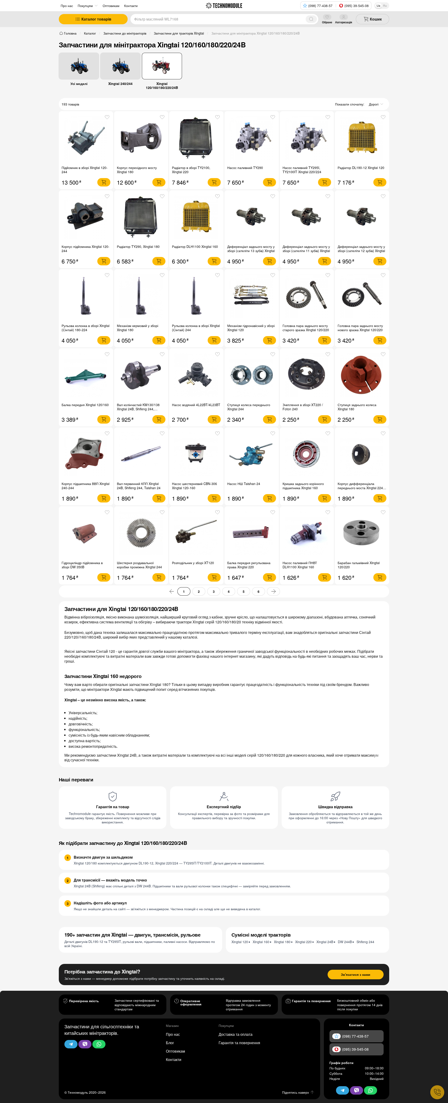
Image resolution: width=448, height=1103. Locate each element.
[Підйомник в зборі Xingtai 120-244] (86, 138)
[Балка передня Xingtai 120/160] (86, 375)
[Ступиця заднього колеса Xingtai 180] (362, 375)
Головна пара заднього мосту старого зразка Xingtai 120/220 (306, 327)
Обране (327, 22)
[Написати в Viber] (84, 1044)
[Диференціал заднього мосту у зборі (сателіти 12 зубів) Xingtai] (362, 217)
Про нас (67, 5)
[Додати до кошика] (103, 182)
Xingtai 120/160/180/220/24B (162, 85)
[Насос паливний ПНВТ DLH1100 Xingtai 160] (307, 533)
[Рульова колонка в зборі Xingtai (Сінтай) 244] (196, 296)
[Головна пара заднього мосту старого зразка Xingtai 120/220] (307, 296)
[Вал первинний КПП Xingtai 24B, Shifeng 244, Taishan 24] (141, 454)
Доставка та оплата (235, 1034)
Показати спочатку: (349, 104)
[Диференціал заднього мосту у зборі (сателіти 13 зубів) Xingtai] (251, 217)
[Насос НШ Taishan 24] (251, 454)
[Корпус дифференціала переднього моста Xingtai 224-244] (362, 454)
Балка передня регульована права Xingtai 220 (248, 564)
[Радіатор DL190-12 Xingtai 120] (362, 138)
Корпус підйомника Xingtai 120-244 (85, 248)
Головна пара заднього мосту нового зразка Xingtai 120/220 (360, 327)
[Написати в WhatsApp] (98, 1044)
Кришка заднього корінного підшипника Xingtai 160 (303, 485)
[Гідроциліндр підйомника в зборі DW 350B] (86, 533)
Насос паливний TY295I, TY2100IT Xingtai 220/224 (302, 169)
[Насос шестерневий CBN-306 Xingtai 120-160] (196, 454)
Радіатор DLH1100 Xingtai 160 (195, 246)
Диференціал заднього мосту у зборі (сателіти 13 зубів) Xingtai (251, 248)
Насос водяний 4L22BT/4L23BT (196, 404)
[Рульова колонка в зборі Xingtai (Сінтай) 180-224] (86, 296)
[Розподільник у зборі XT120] (196, 533)
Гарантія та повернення (239, 1042)
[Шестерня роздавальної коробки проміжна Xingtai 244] (141, 533)
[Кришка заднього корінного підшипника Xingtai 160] (307, 454)
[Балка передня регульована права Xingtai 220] (251, 533)
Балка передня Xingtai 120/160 (85, 404)
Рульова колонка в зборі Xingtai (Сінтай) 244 (196, 327)
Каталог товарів (96, 19)
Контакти (173, 1059)
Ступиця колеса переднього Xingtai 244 (248, 406)
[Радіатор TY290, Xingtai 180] (141, 217)
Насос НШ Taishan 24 (243, 483)
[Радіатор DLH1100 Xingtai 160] (196, 217)
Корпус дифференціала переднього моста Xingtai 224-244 (361, 487)
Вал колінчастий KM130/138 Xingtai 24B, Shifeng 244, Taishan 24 (138, 408)
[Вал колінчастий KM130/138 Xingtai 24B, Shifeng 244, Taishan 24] (141, 375)
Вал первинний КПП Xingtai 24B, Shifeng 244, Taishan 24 (139, 485)
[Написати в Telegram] (70, 1044)
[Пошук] (311, 19)
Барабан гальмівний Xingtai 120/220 (359, 564)
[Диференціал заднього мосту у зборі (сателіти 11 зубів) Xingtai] (307, 217)
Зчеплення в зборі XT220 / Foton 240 (303, 406)
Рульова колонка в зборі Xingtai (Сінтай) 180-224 (85, 327)
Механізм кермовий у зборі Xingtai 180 (137, 327)
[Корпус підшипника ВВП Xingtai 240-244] (86, 454)
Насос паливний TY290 (245, 167)
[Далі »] (273, 591)
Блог (170, 1042)
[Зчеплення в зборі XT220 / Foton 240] (307, 375)
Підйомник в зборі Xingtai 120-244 (85, 169)
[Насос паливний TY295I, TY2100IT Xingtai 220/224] (307, 138)
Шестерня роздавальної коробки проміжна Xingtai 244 (139, 564)
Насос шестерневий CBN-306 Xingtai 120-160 (194, 485)
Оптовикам (175, 1051)
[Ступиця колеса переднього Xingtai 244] (251, 375)
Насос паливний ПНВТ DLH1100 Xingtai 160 (300, 564)
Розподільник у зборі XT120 (193, 562)
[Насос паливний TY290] (251, 138)
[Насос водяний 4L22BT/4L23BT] (196, 375)
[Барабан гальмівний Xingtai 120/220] (362, 533)
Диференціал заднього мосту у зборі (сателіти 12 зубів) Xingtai (361, 248)
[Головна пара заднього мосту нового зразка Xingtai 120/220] (362, 296)
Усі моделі (79, 83)
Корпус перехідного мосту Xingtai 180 (137, 169)
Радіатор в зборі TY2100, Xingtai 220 (191, 169)
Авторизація (343, 22)
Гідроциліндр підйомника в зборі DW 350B (82, 564)
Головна (70, 33)
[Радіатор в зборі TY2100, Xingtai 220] (196, 138)
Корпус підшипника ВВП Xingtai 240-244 (85, 485)
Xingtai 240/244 (120, 83)
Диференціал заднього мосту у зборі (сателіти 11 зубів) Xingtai (306, 248)
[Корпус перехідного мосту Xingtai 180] (141, 138)
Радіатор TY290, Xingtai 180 (138, 246)
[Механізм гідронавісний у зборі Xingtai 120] (251, 296)
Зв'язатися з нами (355, 974)
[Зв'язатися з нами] (437, 1092)
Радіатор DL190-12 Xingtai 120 (361, 167)
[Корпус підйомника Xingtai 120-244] (86, 217)
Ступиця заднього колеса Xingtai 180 (357, 406)
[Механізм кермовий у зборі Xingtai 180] (141, 296)
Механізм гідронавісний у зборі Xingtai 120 (251, 327)
